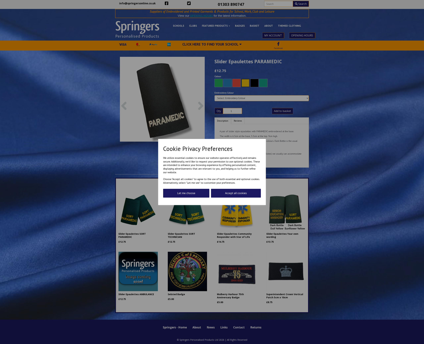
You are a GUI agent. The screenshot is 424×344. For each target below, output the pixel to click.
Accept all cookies (236, 193)
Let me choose (186, 193)
